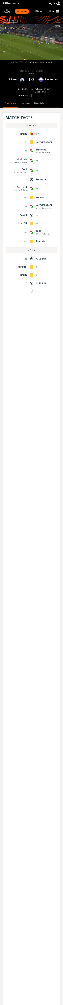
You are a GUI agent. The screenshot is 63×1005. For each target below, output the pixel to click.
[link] (21, 11)
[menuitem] (22, 11)
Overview (10, 103)
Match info (40, 103)
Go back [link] (11, 20)
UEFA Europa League (7, 11)
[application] (31, 42)
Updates (25, 103)
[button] (53, 11)
